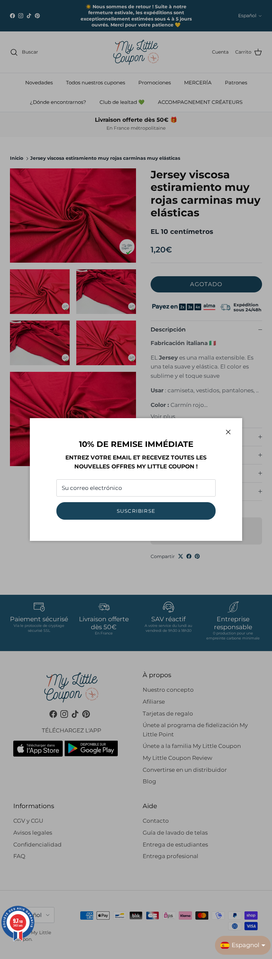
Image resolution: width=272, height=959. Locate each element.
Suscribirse (136, 511)
